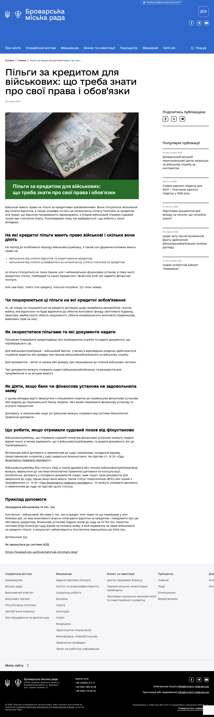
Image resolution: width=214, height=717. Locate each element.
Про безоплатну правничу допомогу (65, 482)
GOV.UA (169, 48)
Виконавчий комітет (19, 592)
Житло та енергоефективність (77, 586)
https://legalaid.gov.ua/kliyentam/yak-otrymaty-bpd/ (41, 552)
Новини (22, 60)
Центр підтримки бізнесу (124, 580)
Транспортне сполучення (73, 630)
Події (161, 586)
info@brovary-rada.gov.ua (193, 686)
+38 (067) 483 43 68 (85, 687)
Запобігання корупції (20, 611)
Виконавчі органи (17, 598)
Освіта (60, 605)
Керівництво (14, 580)
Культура (62, 611)
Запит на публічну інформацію (77, 648)
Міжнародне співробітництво (76, 636)
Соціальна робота (68, 592)
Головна (9, 60)
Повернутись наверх (191, 708)
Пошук (201, 48)
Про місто (13, 48)
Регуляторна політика (20, 605)
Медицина (63, 623)
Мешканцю (70, 48)
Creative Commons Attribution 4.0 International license (45, 707)
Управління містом (41, 48)
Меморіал (150, 48)
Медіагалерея (168, 598)
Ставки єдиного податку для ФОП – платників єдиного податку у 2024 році (182, 189)
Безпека (62, 598)
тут (25, 537)
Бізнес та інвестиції (99, 48)
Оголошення (166, 592)
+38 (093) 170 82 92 (85, 691)
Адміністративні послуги (73, 580)
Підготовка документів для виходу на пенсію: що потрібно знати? (184, 214)
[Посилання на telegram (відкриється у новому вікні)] (199, 23)
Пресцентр (129, 48)
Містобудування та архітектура (27, 617)
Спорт (60, 617)
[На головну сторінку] (13, 683)
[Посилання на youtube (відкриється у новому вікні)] (206, 23)
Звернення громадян (71, 642)
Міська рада (13, 586)
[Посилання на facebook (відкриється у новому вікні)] (191, 23)
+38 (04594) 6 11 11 (85, 683)
